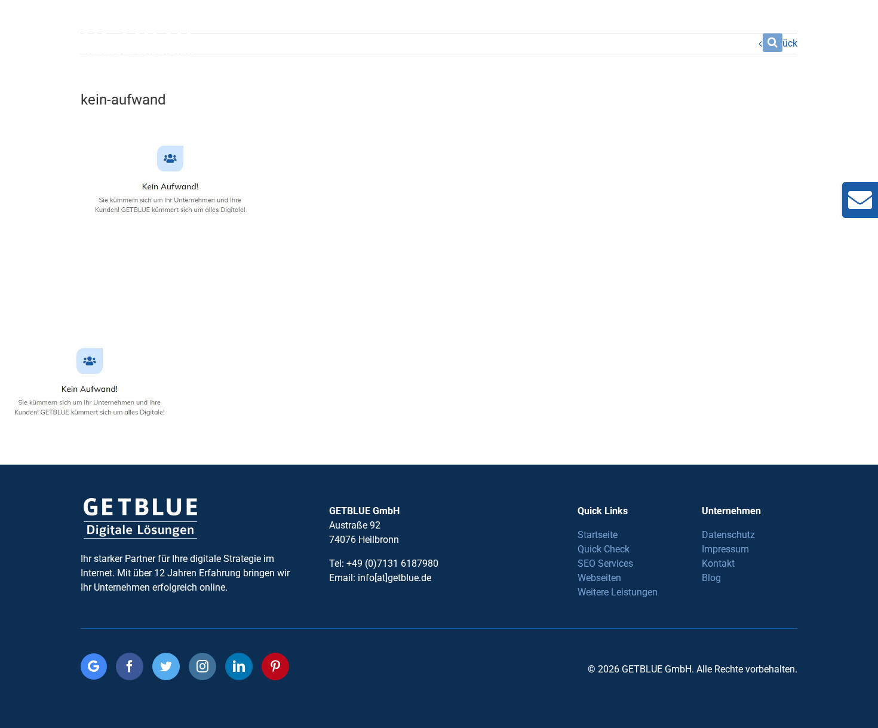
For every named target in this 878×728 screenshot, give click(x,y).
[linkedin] (239, 666)
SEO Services (605, 563)
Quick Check (604, 549)
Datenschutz (728, 534)
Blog (711, 577)
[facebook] (129, 666)
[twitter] (166, 666)
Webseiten (599, 577)
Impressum (725, 549)
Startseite (598, 534)
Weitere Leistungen (618, 592)
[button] (772, 42)
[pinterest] (275, 666)
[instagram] (202, 666)
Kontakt (718, 563)
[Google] (94, 666)
